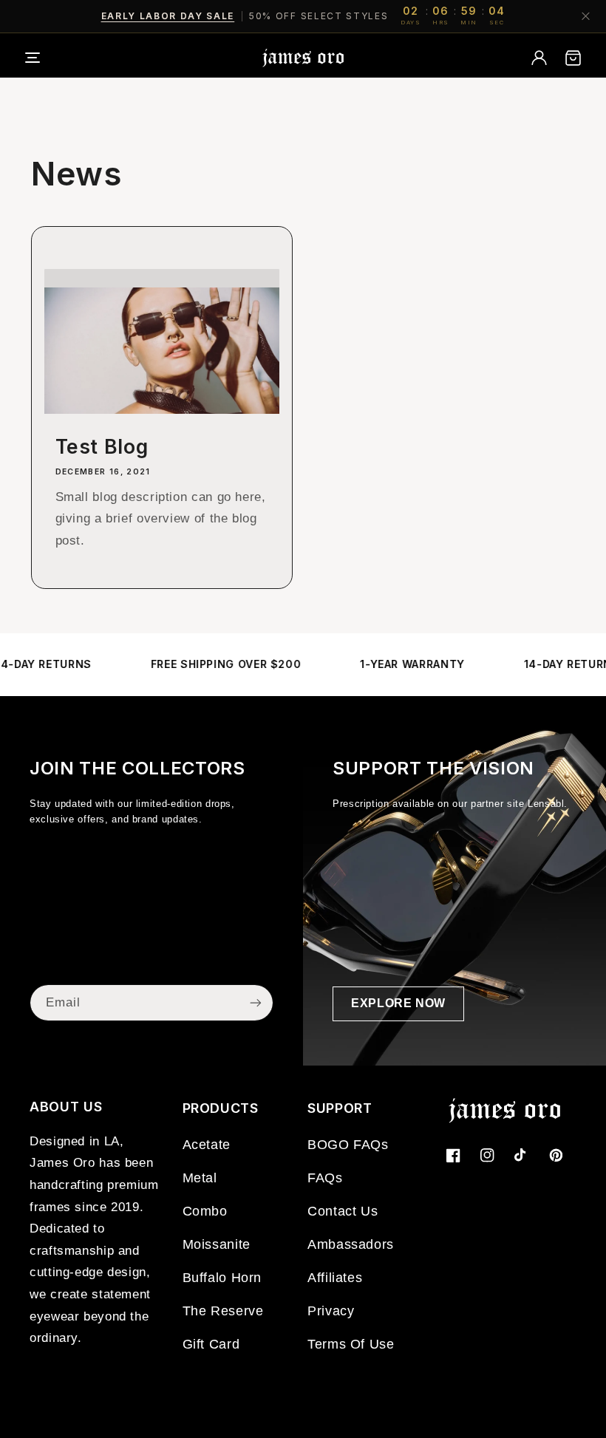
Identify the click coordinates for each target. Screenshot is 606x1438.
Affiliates (334, 1277)
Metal (200, 1177)
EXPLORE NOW (398, 1003)
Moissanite (217, 1244)
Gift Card (211, 1344)
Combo (205, 1211)
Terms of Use (351, 1344)
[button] (42, 58)
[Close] (585, 16)
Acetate (207, 1144)
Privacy (330, 1311)
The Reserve (223, 1311)
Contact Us (342, 1211)
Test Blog (102, 446)
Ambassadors (350, 1244)
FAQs (325, 1177)
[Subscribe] (256, 1002)
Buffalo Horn (222, 1277)
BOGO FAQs (348, 1144)
